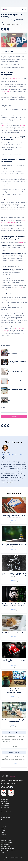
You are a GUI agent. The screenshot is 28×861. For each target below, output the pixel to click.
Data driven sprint (5, 807)
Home (2, 19)
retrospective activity (15, 78)
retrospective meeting (8, 88)
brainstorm (22, 125)
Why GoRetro (4, 809)
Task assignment (5, 805)
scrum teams (11, 80)
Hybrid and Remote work (6, 852)
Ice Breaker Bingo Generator (7, 848)
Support (3, 832)
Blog (2, 819)
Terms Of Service (17, 857)
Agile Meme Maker (5, 844)
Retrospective (4, 799)
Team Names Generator (6, 842)
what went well (5, 91)
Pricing (2, 813)
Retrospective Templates (7, 811)
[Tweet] (2, 29)
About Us (3, 830)
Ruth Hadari (5, 22)
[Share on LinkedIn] (8, 29)
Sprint (8, 89)
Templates (8, 19)
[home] (5, 9)
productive (20, 287)
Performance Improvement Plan (8, 850)
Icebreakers (4, 838)
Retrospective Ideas (5, 817)
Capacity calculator (5, 803)
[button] (25, 9)
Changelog (3, 826)
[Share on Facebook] (5, 29)
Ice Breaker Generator (6, 840)
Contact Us (3, 834)
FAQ (2, 823)
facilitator (20, 242)
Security (11, 857)
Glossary (3, 828)
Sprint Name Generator (6, 846)
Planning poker (4, 801)
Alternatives (4, 821)
